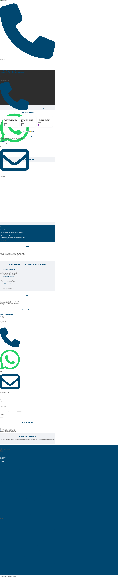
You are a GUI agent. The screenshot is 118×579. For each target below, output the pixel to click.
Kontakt (3, 68)
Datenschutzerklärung (19, 411)
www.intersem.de (13, 576)
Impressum (53, 577)
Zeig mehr (5, 122)
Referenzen (4, 67)
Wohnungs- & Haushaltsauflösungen (5, 449)
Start (2, 62)
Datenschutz (50, 577)
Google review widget (25, 131)
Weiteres (3, 65)
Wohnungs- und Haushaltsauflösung (8, 64)
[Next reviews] (54, 122)
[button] (27, 300)
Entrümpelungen (4, 63)
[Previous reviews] (1, 122)
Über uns (3, 66)
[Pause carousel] (27, 128)
